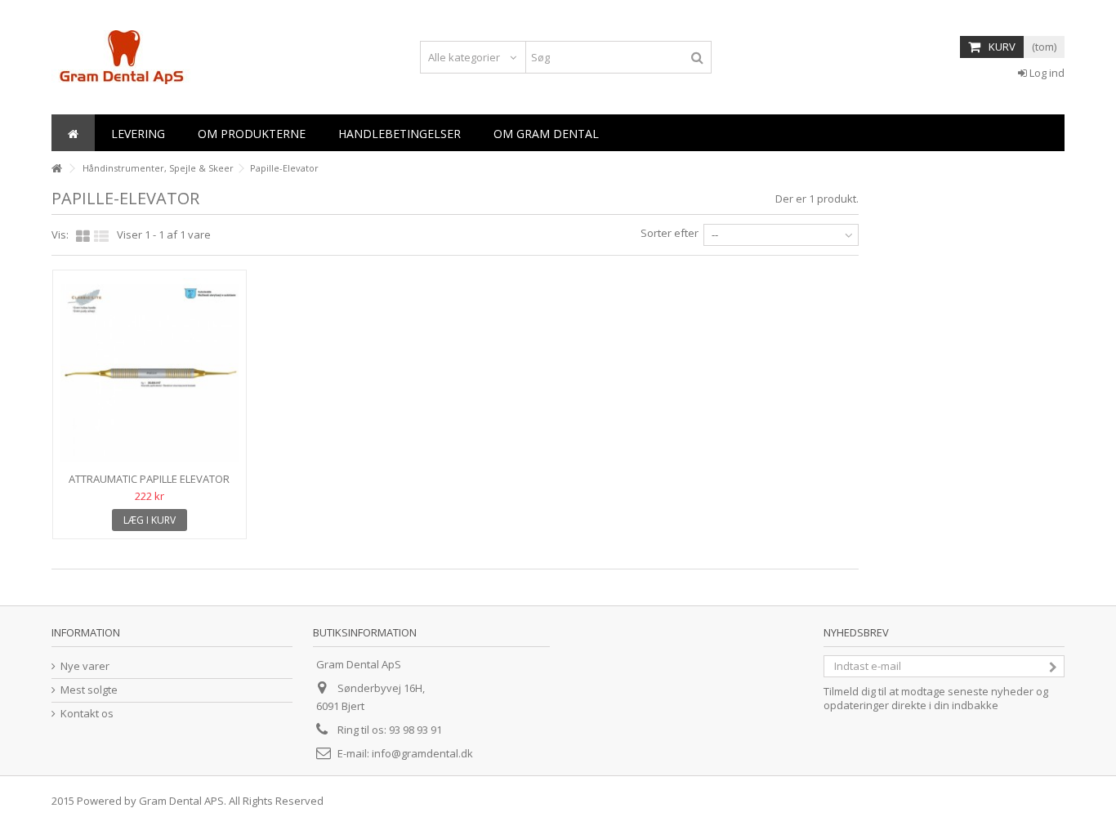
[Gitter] (83, 237)
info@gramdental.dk (422, 753)
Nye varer (84, 666)
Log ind (1046, 72)
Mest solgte (89, 690)
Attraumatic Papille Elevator (149, 478)
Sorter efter (670, 232)
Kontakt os (87, 714)
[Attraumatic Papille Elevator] (149, 373)
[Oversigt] (101, 237)
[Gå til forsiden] (56, 169)
